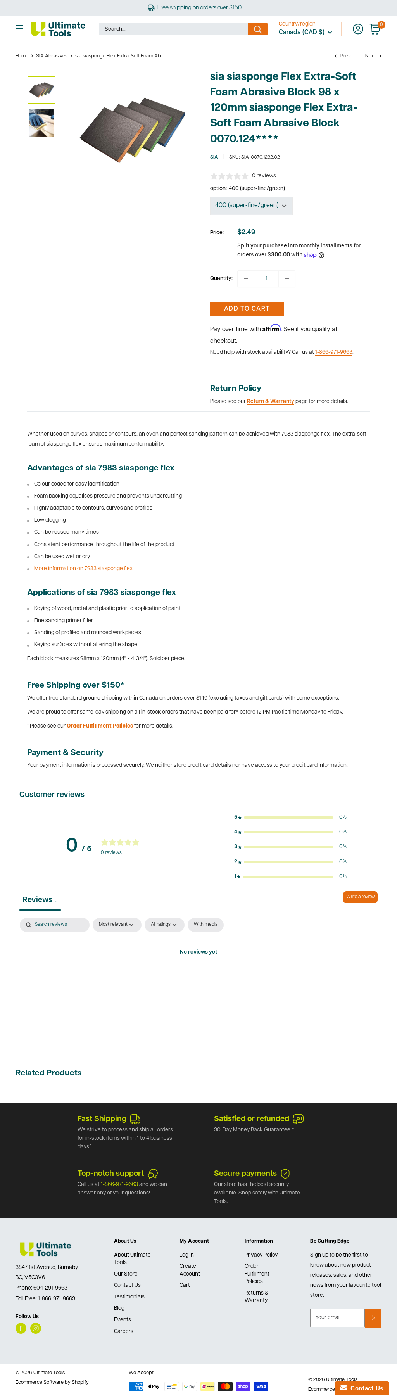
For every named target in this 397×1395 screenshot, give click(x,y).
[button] (290, 817)
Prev (345, 56)
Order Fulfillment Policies (257, 1274)
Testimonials (129, 1297)
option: (247, 189)
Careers (123, 1331)
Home (22, 56)
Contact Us (127, 1285)
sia (214, 157)
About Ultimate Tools (132, 1259)
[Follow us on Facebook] (21, 1328)
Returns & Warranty (257, 1297)
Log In (187, 1255)
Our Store (126, 1274)
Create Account (190, 1270)
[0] (375, 29)
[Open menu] (19, 28)
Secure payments (245, 1174)
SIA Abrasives (51, 56)
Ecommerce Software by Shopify (52, 1382)
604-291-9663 (50, 1288)
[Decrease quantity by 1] (246, 279)
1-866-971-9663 (333, 352)
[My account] (358, 29)
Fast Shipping (102, 1119)
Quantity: (221, 279)
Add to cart (246, 309)
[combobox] (173, 29)
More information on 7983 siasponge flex (83, 569)
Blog (119, 1308)
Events (122, 1320)
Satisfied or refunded (251, 1119)
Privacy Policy (261, 1255)
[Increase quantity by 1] (287, 279)
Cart (185, 1285)
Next (370, 56)
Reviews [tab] (40, 900)
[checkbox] (206, 925)
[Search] (258, 29)
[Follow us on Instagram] (35, 1328)
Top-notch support (111, 1174)
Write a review (360, 897)
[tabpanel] (198, 979)
